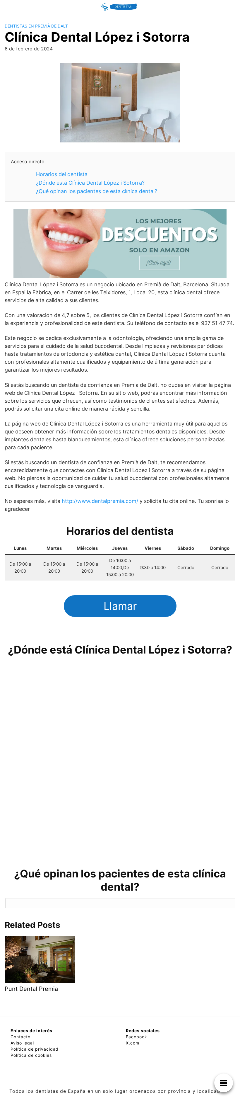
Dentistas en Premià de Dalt (36, 25)
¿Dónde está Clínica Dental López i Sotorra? (90, 183)
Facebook (136, 1036)
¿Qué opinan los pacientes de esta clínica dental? (96, 191)
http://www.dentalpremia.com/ (100, 501)
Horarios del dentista (62, 174)
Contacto (20, 1036)
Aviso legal (22, 1042)
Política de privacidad (35, 1049)
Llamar (120, 606)
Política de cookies (31, 1055)
